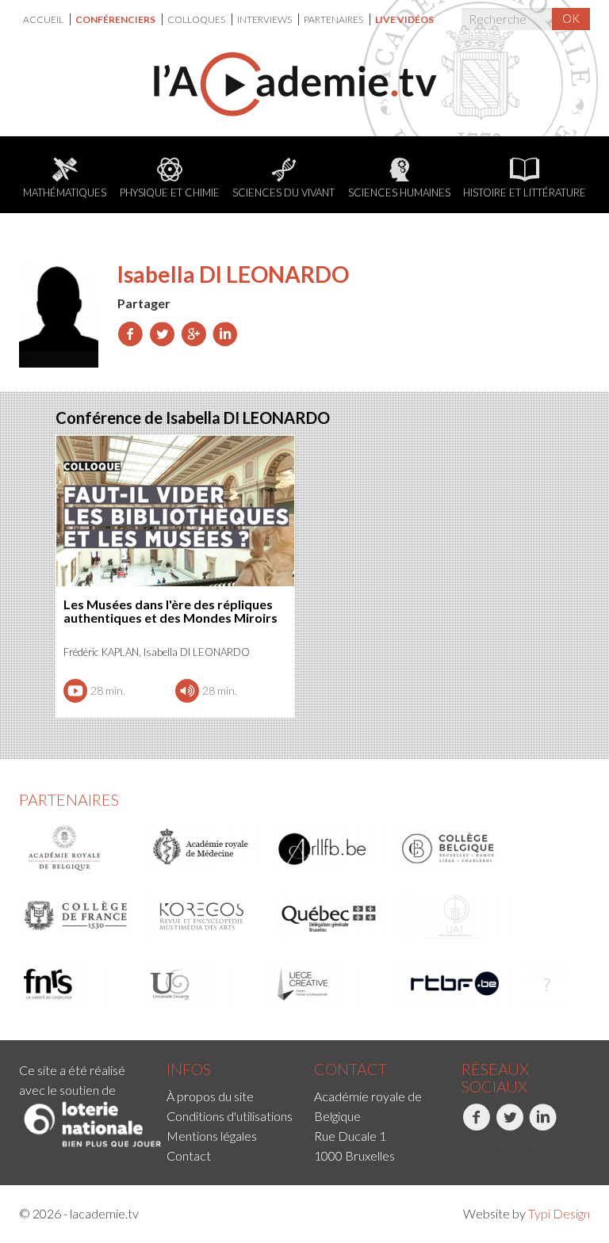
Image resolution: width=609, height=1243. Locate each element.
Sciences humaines (399, 192)
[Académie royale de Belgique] (77, 848)
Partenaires (334, 19)
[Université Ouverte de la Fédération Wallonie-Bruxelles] (203, 984)
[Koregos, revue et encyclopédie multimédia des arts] (203, 916)
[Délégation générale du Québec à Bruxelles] (329, 916)
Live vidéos (404, 19)
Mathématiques (64, 192)
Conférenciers (116, 19)
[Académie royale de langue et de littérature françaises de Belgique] (329, 848)
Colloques (197, 19)
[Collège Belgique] (455, 848)
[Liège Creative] (329, 984)
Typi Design (559, 1213)
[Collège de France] (77, 916)
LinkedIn (530, 1147)
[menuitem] (47, 19)
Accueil (44, 19)
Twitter (496, 1147)
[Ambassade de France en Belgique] (547, 984)
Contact (189, 1155)
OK (571, 18)
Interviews (265, 19)
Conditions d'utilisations (230, 1115)
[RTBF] (455, 984)
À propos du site (210, 1096)
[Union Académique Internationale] (455, 916)
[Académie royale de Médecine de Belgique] (203, 848)
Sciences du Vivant (283, 192)
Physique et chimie (170, 192)
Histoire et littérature (524, 192)
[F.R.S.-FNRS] (77, 984)
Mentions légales (212, 1135)
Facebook (463, 1147)
